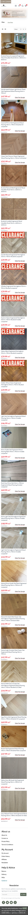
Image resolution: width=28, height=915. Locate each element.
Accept (25, 908)
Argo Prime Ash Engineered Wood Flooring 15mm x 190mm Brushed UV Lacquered (13, 718)
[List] (5, 29)
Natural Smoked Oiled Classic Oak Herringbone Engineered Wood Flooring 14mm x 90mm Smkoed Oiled (13, 618)
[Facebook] (3, 902)
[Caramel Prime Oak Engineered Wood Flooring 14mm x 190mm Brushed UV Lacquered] (14, 110)
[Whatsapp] (15, 902)
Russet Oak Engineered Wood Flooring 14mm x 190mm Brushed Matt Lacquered (13, 749)
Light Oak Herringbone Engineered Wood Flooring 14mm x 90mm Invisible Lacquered (13, 552)
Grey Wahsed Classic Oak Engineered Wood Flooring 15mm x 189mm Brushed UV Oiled (14, 814)
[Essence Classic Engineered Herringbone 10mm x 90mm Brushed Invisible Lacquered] (14, 305)
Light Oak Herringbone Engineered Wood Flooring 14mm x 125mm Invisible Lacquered (13, 418)
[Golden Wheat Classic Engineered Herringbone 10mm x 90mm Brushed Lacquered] (14, 370)
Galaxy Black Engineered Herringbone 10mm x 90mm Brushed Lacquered (12, 352)
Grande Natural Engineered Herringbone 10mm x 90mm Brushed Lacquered (13, 255)
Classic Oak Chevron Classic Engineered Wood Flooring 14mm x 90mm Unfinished (13, 157)
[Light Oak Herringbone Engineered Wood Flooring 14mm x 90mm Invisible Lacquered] (14, 538)
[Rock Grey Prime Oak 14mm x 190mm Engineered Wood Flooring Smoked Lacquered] (14, 471)
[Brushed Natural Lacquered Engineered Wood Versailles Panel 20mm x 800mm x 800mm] (14, 44)
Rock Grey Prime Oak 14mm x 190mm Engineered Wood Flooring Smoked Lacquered (12, 485)
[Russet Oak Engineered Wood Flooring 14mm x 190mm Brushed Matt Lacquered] (14, 736)
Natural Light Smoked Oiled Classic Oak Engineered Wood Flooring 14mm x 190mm (12, 652)
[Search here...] (22, 5)
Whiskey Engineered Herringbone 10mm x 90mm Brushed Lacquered (13, 287)
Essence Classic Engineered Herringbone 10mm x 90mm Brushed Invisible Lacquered (13, 319)
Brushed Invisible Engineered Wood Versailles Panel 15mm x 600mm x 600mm (11, 223)
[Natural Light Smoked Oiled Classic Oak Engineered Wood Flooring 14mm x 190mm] (14, 638)
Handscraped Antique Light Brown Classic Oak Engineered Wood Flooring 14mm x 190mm (13, 91)
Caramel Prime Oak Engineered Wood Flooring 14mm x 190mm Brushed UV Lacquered (12, 124)
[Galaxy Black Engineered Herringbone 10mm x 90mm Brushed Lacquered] (14, 339)
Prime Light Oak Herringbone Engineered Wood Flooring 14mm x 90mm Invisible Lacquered (13, 518)
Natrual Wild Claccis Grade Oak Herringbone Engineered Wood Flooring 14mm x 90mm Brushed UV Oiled (13, 685)
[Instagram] (11, 902)
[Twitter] (7, 902)
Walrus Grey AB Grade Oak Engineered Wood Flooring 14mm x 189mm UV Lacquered (12, 782)
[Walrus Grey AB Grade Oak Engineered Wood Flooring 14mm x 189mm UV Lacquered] (14, 768)
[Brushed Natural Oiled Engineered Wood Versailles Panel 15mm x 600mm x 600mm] (14, 175)
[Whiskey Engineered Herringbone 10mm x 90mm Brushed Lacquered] (14, 274)
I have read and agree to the (11, 898)
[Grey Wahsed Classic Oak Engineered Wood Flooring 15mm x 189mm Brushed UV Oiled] (14, 801)
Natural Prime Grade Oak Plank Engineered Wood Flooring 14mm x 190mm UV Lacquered (13, 585)
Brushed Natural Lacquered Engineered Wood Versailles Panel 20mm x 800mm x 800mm (13, 58)
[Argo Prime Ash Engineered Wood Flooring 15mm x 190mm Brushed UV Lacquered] (14, 705)
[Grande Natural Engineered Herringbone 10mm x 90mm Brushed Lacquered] (14, 242)
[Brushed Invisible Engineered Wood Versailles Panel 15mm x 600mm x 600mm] (14, 209)
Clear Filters (10, 22)
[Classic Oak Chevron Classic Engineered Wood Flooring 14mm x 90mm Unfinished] (14, 144)
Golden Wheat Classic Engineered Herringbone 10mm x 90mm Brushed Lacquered (12, 384)
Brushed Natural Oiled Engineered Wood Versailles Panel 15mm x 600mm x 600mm (13, 189)
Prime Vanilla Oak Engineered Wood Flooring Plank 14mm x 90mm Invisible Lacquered (12, 451)
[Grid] (3, 29)
